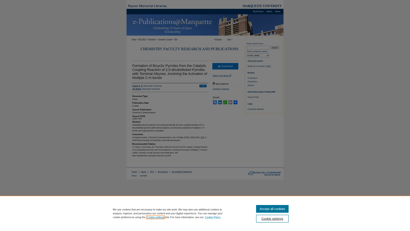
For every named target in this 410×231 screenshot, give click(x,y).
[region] (205, 213)
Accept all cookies (272, 209)
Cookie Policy (213, 217)
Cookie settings (155, 217)
